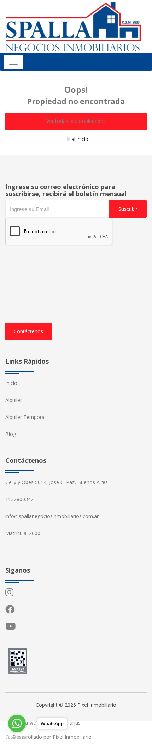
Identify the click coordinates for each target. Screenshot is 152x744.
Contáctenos (28, 331)
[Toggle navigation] (13, 62)
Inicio (11, 383)
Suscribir (128, 208)
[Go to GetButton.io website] (17, 737)
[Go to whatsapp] (17, 723)
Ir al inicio (77, 139)
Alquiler (13, 400)
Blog (10, 434)
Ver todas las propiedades (76, 121)
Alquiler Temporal (25, 417)
